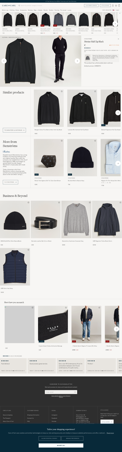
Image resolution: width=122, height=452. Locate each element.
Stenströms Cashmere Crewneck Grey (72, 241)
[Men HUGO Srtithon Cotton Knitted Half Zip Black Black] (97, 19)
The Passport (6, 418)
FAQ (28, 421)
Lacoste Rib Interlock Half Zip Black (78, 130)
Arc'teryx (68, 29)
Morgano (5, 29)
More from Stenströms (10, 144)
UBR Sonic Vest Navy (7, 288)
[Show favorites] (116, 5)
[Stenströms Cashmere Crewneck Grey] (76, 239)
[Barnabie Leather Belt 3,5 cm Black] (46, 239)
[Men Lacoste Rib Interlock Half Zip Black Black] (20, 19)
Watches (30, 10)
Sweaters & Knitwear (15, 37)
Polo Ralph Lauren (45, 29)
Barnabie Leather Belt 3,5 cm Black (41, 241)
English (117, 10)
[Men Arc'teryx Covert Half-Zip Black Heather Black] (71, 19)
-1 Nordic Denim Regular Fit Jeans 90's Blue (84, 346)
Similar (13, 92)
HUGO (92, 29)
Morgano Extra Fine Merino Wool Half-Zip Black (48, 130)
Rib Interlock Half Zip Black (19, 30)
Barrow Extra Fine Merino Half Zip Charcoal (58, 30)
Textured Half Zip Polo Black (45, 30)
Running (57, 10)
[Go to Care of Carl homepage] (9, 5)
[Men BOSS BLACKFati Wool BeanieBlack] (15, 219)
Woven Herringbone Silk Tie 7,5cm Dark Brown (48, 180)
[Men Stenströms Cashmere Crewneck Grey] (76, 219)
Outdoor (51, 10)
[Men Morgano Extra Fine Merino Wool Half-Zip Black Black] (8, 19)
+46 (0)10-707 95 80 (84, 422)
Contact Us (30, 418)
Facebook (54, 418)
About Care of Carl (8, 421)
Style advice (105, 5)
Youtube (54, 421)
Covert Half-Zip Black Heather (70, 30)
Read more (110, 433)
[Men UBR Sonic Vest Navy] (15, 266)
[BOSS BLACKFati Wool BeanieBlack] (15, 239)
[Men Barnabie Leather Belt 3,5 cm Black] (46, 219)
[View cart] (119, 5)
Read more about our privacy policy (61, 396)
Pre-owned (63, 10)
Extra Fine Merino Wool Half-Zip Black (7, 30)
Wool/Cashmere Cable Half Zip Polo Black (83, 30)
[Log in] (113, 5)
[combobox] (117, 10)
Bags (35, 10)
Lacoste (17, 29)
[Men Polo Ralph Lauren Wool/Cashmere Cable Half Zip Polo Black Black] (84, 19)
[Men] (19, 324)
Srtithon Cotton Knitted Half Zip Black (96, 30)
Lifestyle (40, 10)
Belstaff (30, 29)
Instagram (54, 415)
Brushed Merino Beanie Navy (76, 180)
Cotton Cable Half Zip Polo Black (108, 30)
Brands (46, 10)
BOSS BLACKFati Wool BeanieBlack (11, 241)
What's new (5, 10)
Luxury (69, 10)
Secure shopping (7, 415)
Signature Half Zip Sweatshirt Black (31, 30)
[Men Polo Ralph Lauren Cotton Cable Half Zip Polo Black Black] (109, 19)
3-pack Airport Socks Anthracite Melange (50, 346)
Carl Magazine (107, 10)
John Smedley (56, 29)
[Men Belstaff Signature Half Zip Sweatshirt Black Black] (33, 19)
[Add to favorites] (61, 92)
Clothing (12, 10)
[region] (61, 366)
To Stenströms (9, 182)
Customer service (91, 5)
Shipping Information (33, 415)
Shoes (17, 10)
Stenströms (88, 38)
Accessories (23, 10)
